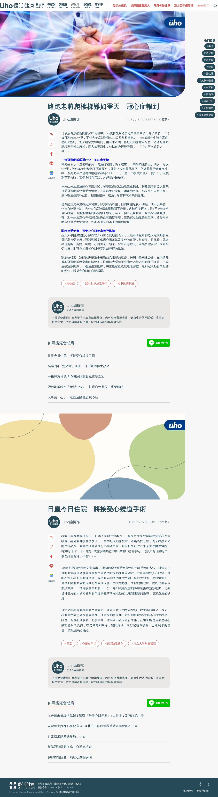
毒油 (210, 46)
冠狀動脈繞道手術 (96, 283)
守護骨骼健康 (144, 5)
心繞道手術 (89, 643)
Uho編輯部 (71, 119)
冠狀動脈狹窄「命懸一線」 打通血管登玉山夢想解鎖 (85, 387)
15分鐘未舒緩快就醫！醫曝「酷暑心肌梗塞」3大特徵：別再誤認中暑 (96, 715)
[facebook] (200, 785)
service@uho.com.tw (61, 787)
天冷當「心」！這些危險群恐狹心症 (73, 397)
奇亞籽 (209, 53)
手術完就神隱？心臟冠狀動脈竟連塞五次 (76, 376)
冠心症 (71, 283)
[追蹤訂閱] (51, 173)
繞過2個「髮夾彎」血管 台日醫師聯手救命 (78, 366)
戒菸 (102, 195)
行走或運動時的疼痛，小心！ (68, 736)
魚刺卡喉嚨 (207, 80)
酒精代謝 (208, 101)
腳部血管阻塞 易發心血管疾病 (70, 757)
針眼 (210, 67)
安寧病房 (208, 108)
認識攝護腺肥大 (122, 5)
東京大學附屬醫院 (145, 643)
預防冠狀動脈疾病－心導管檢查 (70, 746)
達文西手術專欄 (166, 5)
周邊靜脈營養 (206, 115)
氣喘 (88, 244)
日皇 (69, 643)
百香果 (209, 60)
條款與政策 (203, 791)
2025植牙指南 (188, 5)
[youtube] (206, 785)
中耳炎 (209, 87)
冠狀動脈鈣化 (126, 283)
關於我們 (188, 791)
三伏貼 (209, 73)
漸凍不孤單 (208, 5)
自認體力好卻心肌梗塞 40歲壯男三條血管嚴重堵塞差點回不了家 (93, 726)
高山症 (209, 94)
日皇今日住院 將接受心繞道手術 (71, 355)
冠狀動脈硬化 (114, 643)
